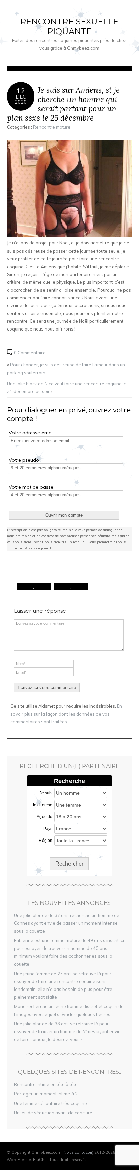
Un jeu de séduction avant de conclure (53, 1112)
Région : (46, 840)
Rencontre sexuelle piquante (69, 26)
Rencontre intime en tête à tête (46, 1084)
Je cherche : (43, 805)
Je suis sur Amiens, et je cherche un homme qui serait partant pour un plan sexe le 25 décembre (63, 104)
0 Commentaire (30, 352)
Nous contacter (77, 1152)
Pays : (48, 828)
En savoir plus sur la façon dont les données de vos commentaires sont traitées (66, 713)
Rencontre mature (52, 127)
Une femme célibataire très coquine (50, 1103)
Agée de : (45, 816)
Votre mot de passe (31, 487)
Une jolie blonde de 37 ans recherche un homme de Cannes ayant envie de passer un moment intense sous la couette (66, 923)
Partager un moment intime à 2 (46, 1094)
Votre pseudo (24, 460)
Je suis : (46, 793)
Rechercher (69, 864)
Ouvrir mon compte (64, 515)
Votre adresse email (31, 433)
